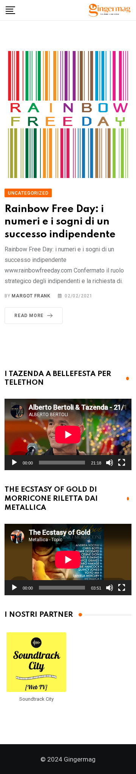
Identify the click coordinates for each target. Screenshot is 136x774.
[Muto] (109, 462)
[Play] (14, 462)
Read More (28, 315)
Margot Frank (31, 296)
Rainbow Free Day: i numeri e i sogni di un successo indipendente (60, 222)
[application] (68, 434)
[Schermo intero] (121, 462)
